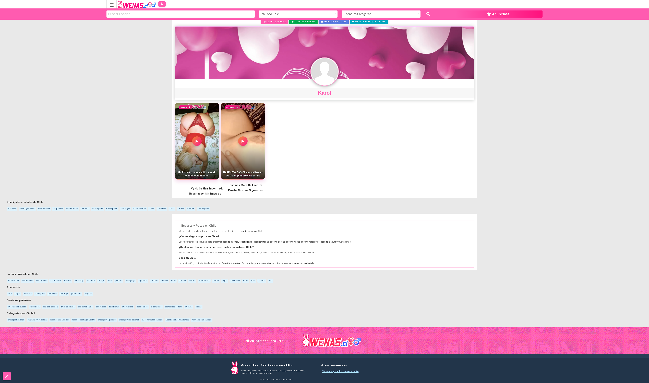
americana (235, 280)
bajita (17, 293)
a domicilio (55, 280)
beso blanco (142, 306)
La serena (162, 208)
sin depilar (40, 293)
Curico (181, 208)
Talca (172, 208)
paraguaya (130, 280)
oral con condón (50, 306)
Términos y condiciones (335, 371)
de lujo (101, 280)
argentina (143, 280)
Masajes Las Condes (59, 319)
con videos (101, 306)
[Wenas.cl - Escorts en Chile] (131, 4)
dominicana (204, 280)
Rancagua (125, 208)
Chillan (190, 208)
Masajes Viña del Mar (129, 319)
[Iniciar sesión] (162, 4)
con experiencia (85, 306)
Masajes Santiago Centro (83, 319)
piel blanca (76, 293)
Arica (151, 208)
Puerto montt (72, 208)
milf (253, 280)
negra (224, 280)
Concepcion (111, 208)
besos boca (35, 306)
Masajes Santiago (16, 319)
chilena (182, 280)
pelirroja (64, 293)
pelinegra (52, 293)
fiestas (198, 306)
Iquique (85, 208)
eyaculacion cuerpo (17, 306)
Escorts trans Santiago (152, 319)
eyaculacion (127, 306)
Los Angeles (203, 208)
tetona (216, 280)
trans (173, 280)
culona (192, 280)
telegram (91, 280)
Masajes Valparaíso (107, 319)
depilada (28, 293)
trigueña (88, 293)
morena (164, 280)
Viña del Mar (44, 208)
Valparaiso (58, 208)
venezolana (13, 280)
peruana (118, 280)
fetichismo (114, 306)
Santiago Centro (27, 208)
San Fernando (139, 208)
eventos (188, 306)
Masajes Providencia (37, 319)
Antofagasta (97, 208)
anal (110, 280)
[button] (275, 21)
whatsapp (79, 280)
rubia (245, 280)
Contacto (353, 371)
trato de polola (68, 306)
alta (10, 293)
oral (270, 280)
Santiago (12, 208)
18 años (154, 280)
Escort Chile (259, 365)
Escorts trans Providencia (177, 319)
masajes (67, 280)
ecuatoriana (41, 280)
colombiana (27, 280)
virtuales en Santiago (201, 319)
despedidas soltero (173, 306)
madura (261, 280)
